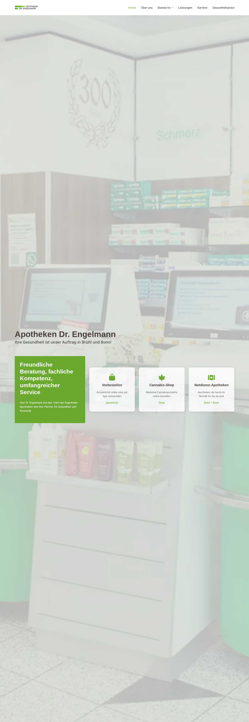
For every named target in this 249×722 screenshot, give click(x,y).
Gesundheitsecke (223, 7)
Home (132, 7)
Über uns (146, 7)
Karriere (202, 7)
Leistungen (185, 7)
